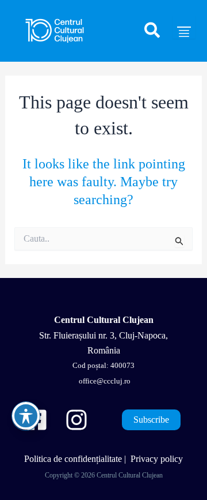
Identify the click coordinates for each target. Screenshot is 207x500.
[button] (152, 35)
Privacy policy (157, 459)
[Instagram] (76, 419)
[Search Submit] (179, 241)
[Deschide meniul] (183, 27)
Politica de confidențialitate (73, 459)
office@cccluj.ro (104, 381)
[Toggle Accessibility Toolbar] (26, 416)
